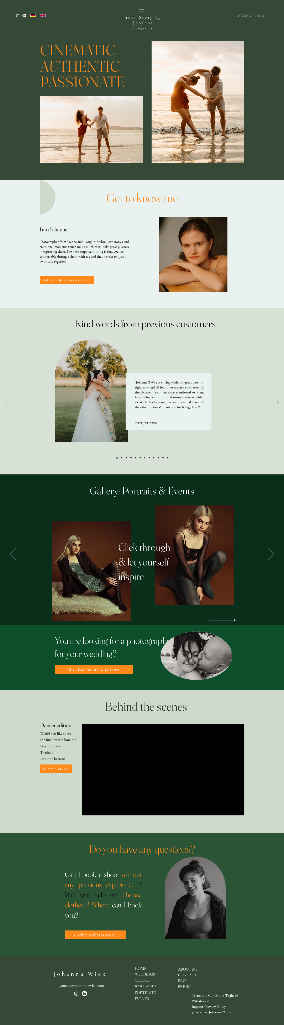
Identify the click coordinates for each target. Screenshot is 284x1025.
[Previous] (10, 403)
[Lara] (140, 457)
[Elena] (163, 457)
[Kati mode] (131, 457)
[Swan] (135, 457)
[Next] (273, 403)
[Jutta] (149, 457)
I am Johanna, (54, 229)
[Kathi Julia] (153, 457)
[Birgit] (144, 457)
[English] (43, 15)
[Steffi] (116, 457)
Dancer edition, (56, 725)
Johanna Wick (80, 974)
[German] (33, 15)
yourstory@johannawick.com (81, 985)
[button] (141, 9)
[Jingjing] (167, 457)
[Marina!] (121, 458)
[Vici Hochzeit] (158, 457)
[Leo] (126, 457)
